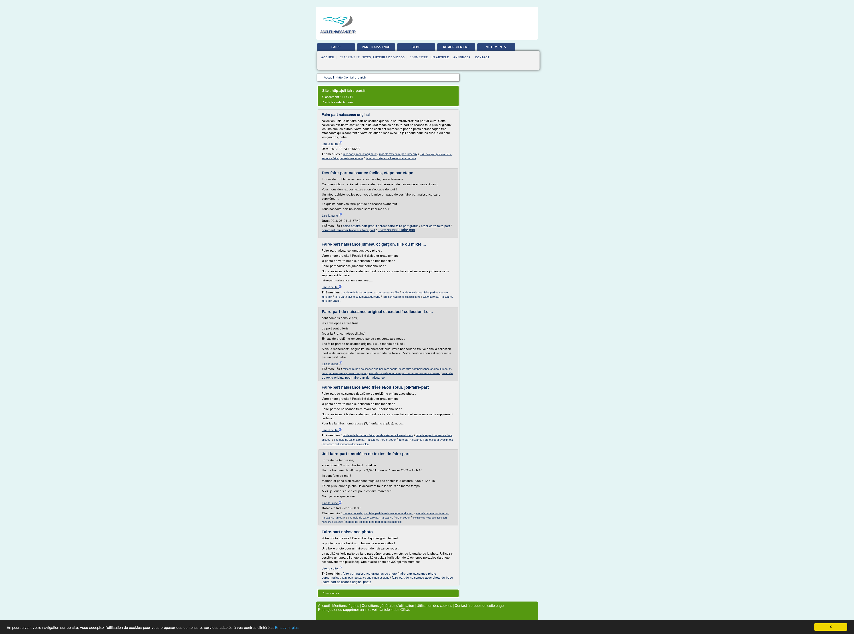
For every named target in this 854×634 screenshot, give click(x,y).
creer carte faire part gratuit (399, 226)
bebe (416, 47)
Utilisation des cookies (434, 606)
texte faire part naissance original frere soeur (370, 369)
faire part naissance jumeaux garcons (357, 296)
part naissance (376, 47)
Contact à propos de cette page (479, 606)
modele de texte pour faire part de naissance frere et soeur (404, 373)
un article (440, 57)
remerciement (456, 47)
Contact (482, 57)
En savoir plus (287, 628)
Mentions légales (345, 606)
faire (336, 47)
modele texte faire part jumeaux (398, 154)
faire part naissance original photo (347, 582)
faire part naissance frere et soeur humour (391, 158)
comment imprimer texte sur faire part (348, 230)
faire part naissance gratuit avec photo (370, 573)
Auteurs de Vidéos (389, 57)
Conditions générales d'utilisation (388, 606)
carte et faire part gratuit (360, 226)
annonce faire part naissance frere (342, 158)
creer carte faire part (435, 226)
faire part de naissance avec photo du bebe (422, 577)
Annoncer (462, 57)
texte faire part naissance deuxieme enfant (346, 444)
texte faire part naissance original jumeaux (425, 369)
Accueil (328, 57)
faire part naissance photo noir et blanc (365, 577)
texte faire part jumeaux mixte (436, 154)
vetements (496, 47)
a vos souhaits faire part (396, 230)
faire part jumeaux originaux (360, 154)
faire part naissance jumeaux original (344, 373)
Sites (366, 57)
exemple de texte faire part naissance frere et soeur (365, 439)
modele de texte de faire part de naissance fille (371, 292)
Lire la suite (330, 143)
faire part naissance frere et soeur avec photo (426, 439)
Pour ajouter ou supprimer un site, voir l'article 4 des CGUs (364, 610)
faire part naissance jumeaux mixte (401, 296)
